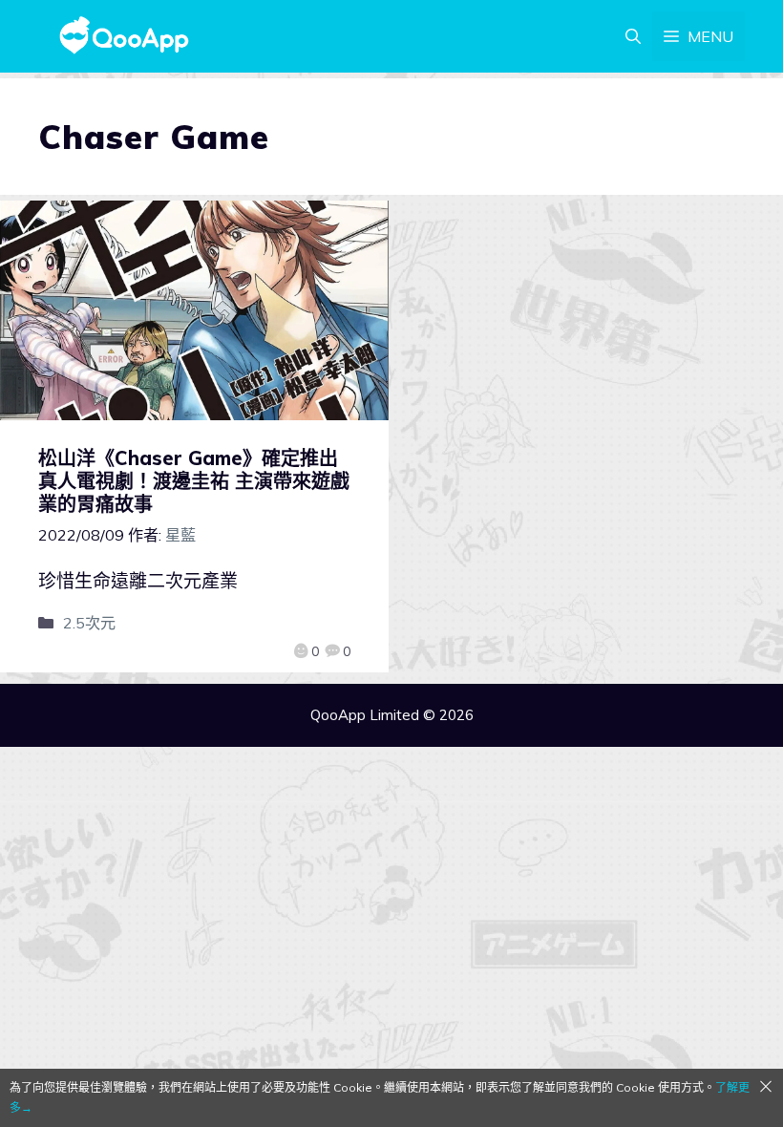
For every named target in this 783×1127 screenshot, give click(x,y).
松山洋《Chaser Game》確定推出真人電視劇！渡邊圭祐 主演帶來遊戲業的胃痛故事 (193, 481)
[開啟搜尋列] (633, 36)
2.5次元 (89, 622)
